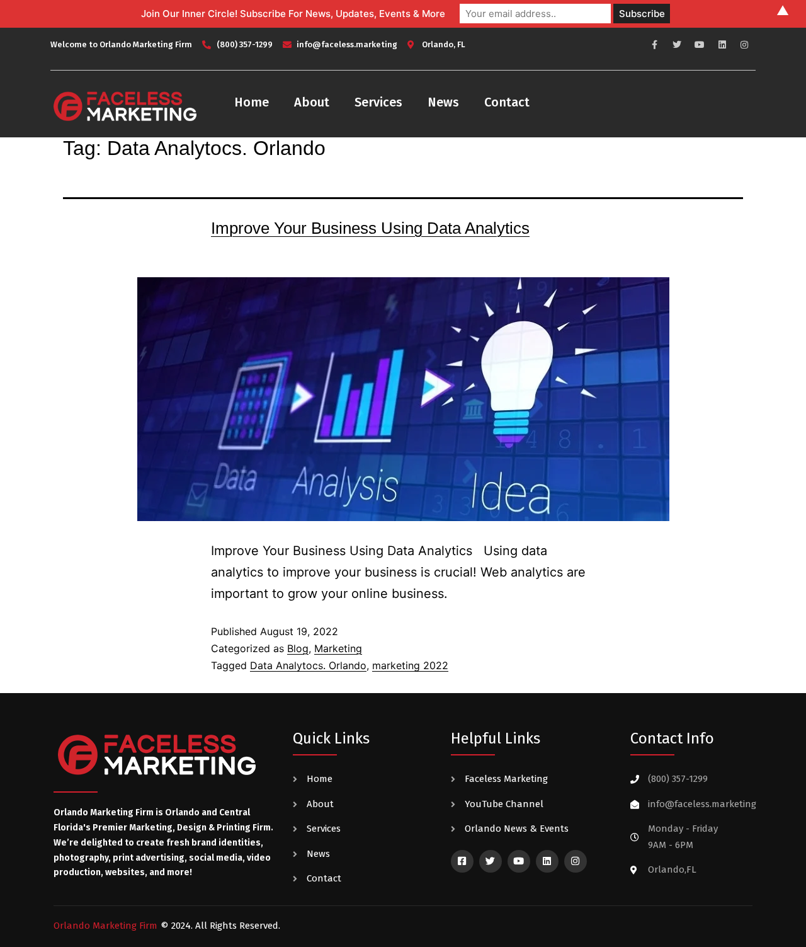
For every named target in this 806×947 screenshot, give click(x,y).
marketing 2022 (410, 665)
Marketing (338, 648)
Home (251, 102)
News (443, 102)
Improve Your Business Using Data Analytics (370, 228)
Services (378, 102)
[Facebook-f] (655, 44)
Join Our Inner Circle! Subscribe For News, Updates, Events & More (293, 14)
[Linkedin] (722, 44)
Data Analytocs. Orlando (308, 665)
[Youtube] (699, 44)
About (311, 102)
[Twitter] (677, 44)
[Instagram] (744, 44)
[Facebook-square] (462, 861)
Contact (507, 102)
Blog (298, 648)
